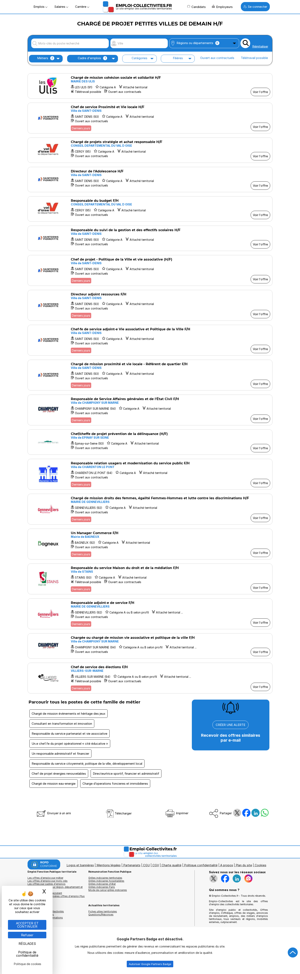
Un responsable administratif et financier (60, 753)
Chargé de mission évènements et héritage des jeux (68, 714)
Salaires (60, 7)
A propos (226, 865)
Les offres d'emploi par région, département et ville (55, 888)
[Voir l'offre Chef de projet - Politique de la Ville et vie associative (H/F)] (150, 270)
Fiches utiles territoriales (102, 911)
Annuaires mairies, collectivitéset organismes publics (46, 913)
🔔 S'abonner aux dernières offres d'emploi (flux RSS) (56, 898)
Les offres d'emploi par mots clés (48, 880)
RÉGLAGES (27, 944)
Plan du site (244, 865)
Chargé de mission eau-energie (54, 783)
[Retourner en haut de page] (293, 952)
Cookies (260, 865)
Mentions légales (109, 865)
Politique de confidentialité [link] (27, 953)
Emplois (39, 7)
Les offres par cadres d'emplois (47, 883)
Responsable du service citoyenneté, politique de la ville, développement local (87, 763)
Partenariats (131, 865)
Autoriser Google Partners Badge (150, 964)
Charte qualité (171, 865)
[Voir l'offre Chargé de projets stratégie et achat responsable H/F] (150, 150)
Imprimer (181, 813)
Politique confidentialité (201, 865)
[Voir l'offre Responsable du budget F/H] (150, 208)
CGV (155, 865)
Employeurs (224, 7)
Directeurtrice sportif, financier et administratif (126, 773)
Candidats (198, 7)
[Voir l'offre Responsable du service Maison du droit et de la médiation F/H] (150, 579)
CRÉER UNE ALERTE (230, 725)
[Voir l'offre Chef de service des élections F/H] (150, 678)
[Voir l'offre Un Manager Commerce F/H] (150, 544)
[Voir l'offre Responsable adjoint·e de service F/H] (150, 614)
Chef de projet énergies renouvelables (59, 773)
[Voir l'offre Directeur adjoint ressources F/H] (150, 305)
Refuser (27, 935)
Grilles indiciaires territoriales (105, 877)
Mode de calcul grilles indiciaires (107, 890)
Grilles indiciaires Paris (101, 887)
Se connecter (257, 7)
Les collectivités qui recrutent (45, 893)
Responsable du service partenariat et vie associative (69, 733)
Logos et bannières (80, 865)
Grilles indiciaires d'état (102, 883)
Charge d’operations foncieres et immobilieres (115, 783)
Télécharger (123, 813)
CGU (146, 865)
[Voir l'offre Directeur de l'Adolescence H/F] (150, 179)
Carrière (81, 7)
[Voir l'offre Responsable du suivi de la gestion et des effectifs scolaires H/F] (150, 238)
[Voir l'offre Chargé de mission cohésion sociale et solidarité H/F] (150, 85)
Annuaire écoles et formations (45, 917)
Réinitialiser (260, 46)
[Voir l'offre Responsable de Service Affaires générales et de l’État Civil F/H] (150, 410)
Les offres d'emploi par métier (45, 877)
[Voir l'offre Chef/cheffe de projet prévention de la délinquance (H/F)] (150, 442)
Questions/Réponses (100, 914)
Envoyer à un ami (58, 813)
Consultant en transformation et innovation (62, 724)
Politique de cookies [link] (27, 964)
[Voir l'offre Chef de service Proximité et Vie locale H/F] (150, 118)
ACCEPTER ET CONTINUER (27, 925)
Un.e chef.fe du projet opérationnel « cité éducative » (70, 743)
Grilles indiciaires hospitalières (106, 880)
